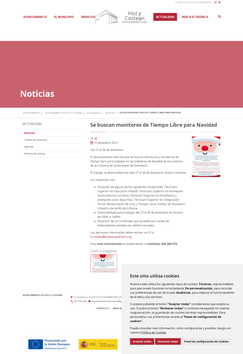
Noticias (110, 112)
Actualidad (165, 17)
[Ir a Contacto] (215, 2)
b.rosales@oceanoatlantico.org (111, 237)
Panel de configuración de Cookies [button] (206, 341)
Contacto (102, 308)
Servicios (88, 17)
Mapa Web (118, 308)
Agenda (28, 146)
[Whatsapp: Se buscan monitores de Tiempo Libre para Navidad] (96, 138)
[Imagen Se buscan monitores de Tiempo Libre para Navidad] (206, 156)
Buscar (219, 16)
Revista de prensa (34, 153)
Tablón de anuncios (35, 139)
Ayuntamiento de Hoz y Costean (63, 112)
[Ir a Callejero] (219, 2)
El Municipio (64, 17)
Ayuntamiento (35, 17)
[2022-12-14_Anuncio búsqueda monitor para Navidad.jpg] (103, 263)
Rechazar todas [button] (168, 341)
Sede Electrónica (195, 17)
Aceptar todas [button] (142, 341)
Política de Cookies (153, 332)
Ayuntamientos (31, 112)
